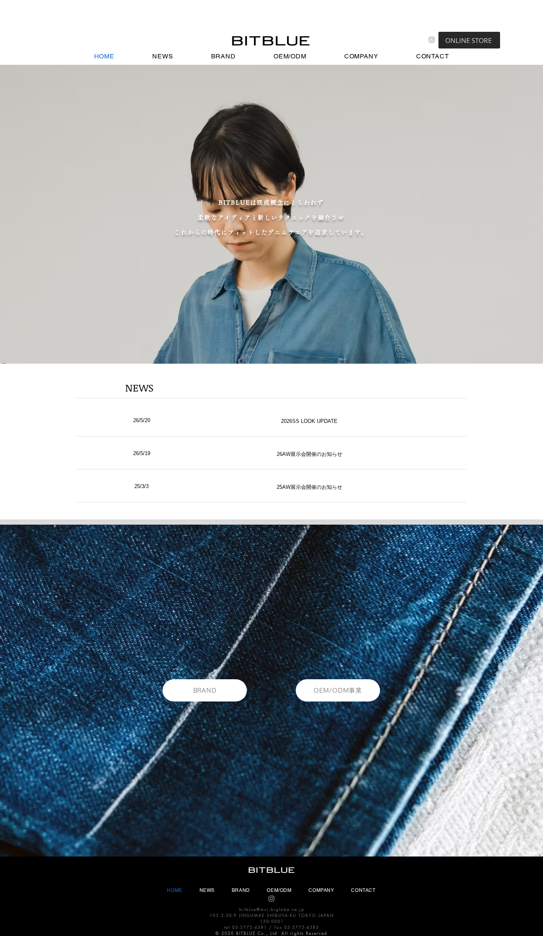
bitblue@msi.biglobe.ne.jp (271, 909)
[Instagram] (432, 40)
